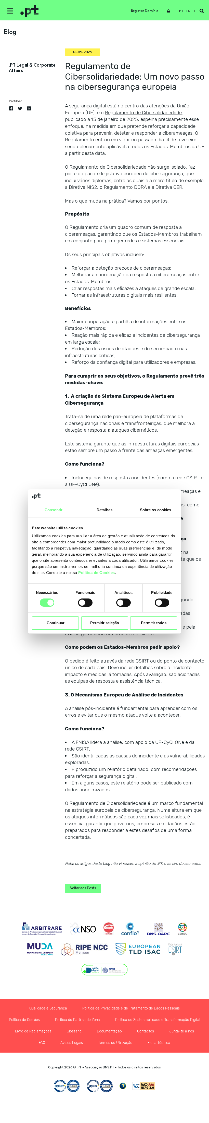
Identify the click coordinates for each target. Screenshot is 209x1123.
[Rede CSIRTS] (175, 949)
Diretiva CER (168, 187)
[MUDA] (40, 949)
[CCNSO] (83, 929)
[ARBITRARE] (42, 929)
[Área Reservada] (168, 11)
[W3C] (144, 1086)
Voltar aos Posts (83, 888)
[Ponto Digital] (104, 969)
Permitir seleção (104, 623)
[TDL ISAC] (137, 949)
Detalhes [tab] (104, 510)
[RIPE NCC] (84, 949)
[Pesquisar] (201, 11)
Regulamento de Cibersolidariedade (143, 113)
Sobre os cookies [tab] (155, 510)
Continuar (55, 623)
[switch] (85, 602)
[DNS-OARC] (158, 929)
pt (181, 11)
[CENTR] (108, 929)
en (188, 11)
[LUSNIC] (182, 929)
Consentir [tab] (53, 510)
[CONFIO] (130, 929)
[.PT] (76, 11)
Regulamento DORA (125, 187)
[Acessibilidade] (122, 1085)
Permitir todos (153, 623)
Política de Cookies (96, 572)
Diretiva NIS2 (83, 187)
